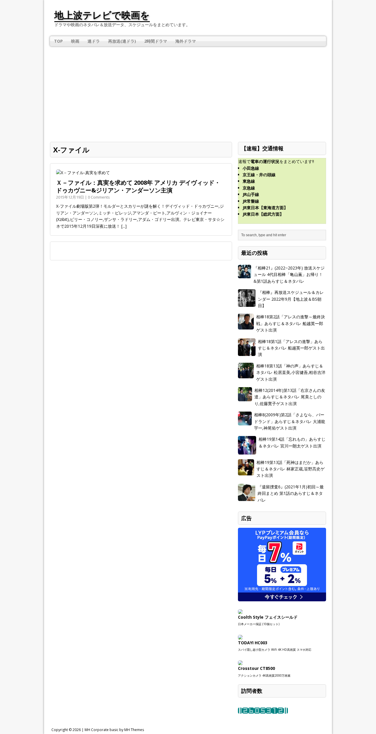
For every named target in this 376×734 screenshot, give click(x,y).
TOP (58, 41)
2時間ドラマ (155, 41)
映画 (75, 41)
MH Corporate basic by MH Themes (114, 729)
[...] (124, 226)
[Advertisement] (188, 90)
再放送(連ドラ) (122, 41)
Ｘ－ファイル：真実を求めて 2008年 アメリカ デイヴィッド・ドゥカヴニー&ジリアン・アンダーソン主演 (138, 186)
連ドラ (94, 41)
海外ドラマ (185, 41)
